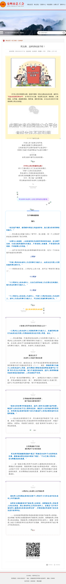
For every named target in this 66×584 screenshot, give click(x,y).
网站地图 (39, 581)
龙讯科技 (33, 581)
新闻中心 (43, 4)
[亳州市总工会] (12, 4)
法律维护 (20, 40)
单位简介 (36, 4)
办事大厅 (56, 4)
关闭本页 (58, 564)
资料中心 (62, 4)
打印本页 (50, 564)
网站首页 (30, 4)
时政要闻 (49, 4)
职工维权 (14, 40)
